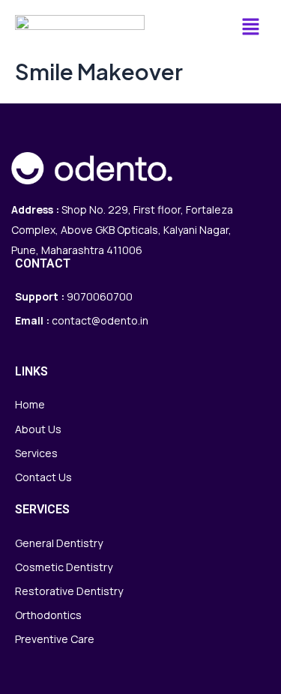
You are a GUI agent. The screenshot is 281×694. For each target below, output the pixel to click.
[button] (251, 27)
